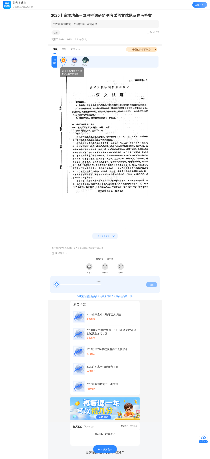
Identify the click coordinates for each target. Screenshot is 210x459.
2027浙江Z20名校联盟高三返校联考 (107, 349)
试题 (55, 49)
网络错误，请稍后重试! (105, 434)
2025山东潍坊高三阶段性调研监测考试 (75, 24)
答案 (64, 49)
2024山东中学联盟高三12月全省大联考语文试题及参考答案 (111, 332)
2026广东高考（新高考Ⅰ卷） (104, 366)
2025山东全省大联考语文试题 (104, 314)
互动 (76, 49)
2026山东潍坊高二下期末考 (102, 384)
